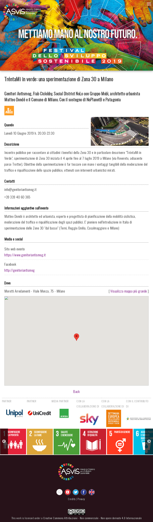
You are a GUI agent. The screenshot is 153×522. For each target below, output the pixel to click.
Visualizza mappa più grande (128, 291)
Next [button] (149, 441)
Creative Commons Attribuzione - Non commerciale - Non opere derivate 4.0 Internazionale (92, 518)
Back (76, 391)
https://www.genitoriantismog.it (25, 254)
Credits (72, 499)
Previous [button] (4, 441)
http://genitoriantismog (19, 270)
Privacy (81, 499)
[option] (13, 441)
